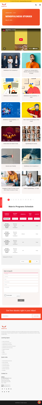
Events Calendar (5, 362)
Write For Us (4, 354)
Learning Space (8, 12)
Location (37, 214)
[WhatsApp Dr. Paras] (39, 402)
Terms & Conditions (5, 367)
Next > (37, 261)
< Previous (22, 261)
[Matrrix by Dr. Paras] (4, 5)
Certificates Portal (5, 364)
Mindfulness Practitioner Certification (9, 346)
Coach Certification (5, 341)
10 (30, 199)
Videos (3, 352)
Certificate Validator (5, 365)
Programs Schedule (5, 349)
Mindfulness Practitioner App (7, 347)
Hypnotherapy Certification (7, 344)
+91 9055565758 (7, 385)
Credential (23, 214)
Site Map (3, 370)
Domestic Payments (5, 368)
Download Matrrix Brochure (25, 1)
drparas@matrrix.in (7, 386)
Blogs (3, 350)
